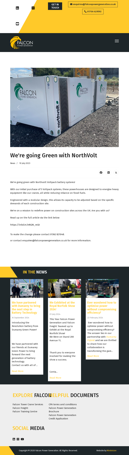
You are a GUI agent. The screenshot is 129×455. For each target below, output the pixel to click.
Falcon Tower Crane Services (28, 404)
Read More (17, 371)
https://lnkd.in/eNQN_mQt (25, 224)
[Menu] (117, 41)
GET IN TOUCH (55, 6)
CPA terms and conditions (63, 404)
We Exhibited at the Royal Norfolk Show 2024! (62, 306)
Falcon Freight (20, 408)
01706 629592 (94, 11)
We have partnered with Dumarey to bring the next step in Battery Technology (26, 308)
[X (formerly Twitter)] (116, 172)
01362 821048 (57, 234)
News (12, 163)
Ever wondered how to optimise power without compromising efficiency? (101, 308)
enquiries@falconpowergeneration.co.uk (94, 4)
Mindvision (111, 450)
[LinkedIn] (108, 172)
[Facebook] (101, 172)
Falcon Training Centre (25, 411)
